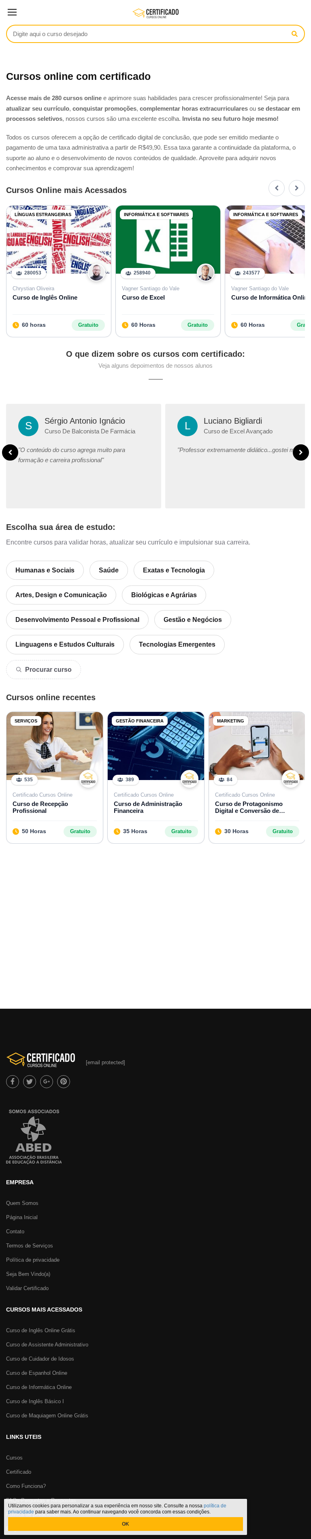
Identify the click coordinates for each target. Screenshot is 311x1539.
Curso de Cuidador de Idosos (40, 1359)
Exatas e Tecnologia (174, 570)
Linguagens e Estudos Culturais (65, 644)
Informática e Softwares (156, 214)
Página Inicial (22, 1217)
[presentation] (276, 188)
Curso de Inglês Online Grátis (40, 1330)
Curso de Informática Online (39, 1387)
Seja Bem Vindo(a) (28, 1274)
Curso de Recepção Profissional (40, 807)
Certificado (18, 1472)
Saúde (109, 570)
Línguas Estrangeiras (43, 214)
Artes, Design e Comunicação (61, 595)
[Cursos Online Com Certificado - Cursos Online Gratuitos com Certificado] (155, 16)
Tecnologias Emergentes (177, 644)
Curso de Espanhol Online (36, 1373)
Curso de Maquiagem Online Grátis (47, 1416)
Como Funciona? (26, 1486)
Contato (15, 1231)
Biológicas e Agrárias (164, 595)
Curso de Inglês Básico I (35, 1401)
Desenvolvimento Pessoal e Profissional (77, 619)
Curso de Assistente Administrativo (47, 1345)
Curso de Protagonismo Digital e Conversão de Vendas (249, 807)
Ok (125, 1524)
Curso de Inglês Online (45, 297)
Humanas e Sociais (45, 570)
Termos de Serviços (29, 1246)
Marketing (230, 720)
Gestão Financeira (140, 720)
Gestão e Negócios (193, 619)
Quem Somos (22, 1203)
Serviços (26, 720)
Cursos (14, 1458)
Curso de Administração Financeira (148, 807)
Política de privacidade (33, 1260)
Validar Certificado (27, 1288)
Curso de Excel (143, 297)
